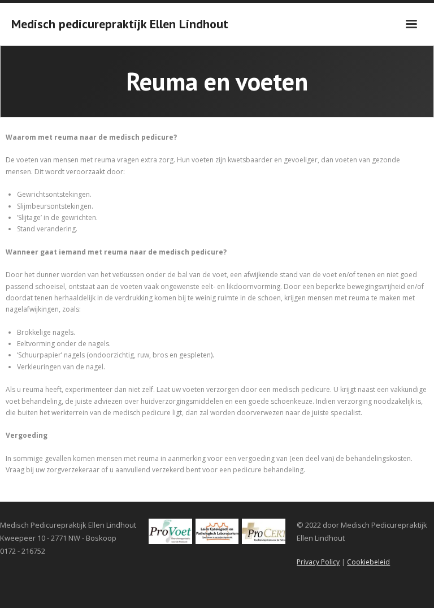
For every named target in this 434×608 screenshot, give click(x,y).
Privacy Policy (318, 562)
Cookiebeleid (368, 562)
